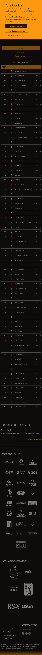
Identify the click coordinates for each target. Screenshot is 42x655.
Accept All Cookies (16, 26)
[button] (21, 31)
